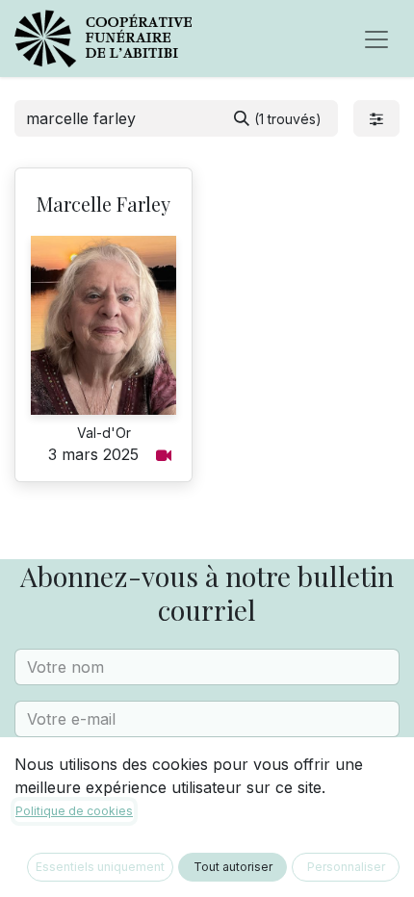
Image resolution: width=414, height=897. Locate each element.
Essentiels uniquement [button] (100, 866)
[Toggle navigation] (376, 38)
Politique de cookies (74, 811)
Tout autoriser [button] (233, 866)
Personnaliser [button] (346, 866)
